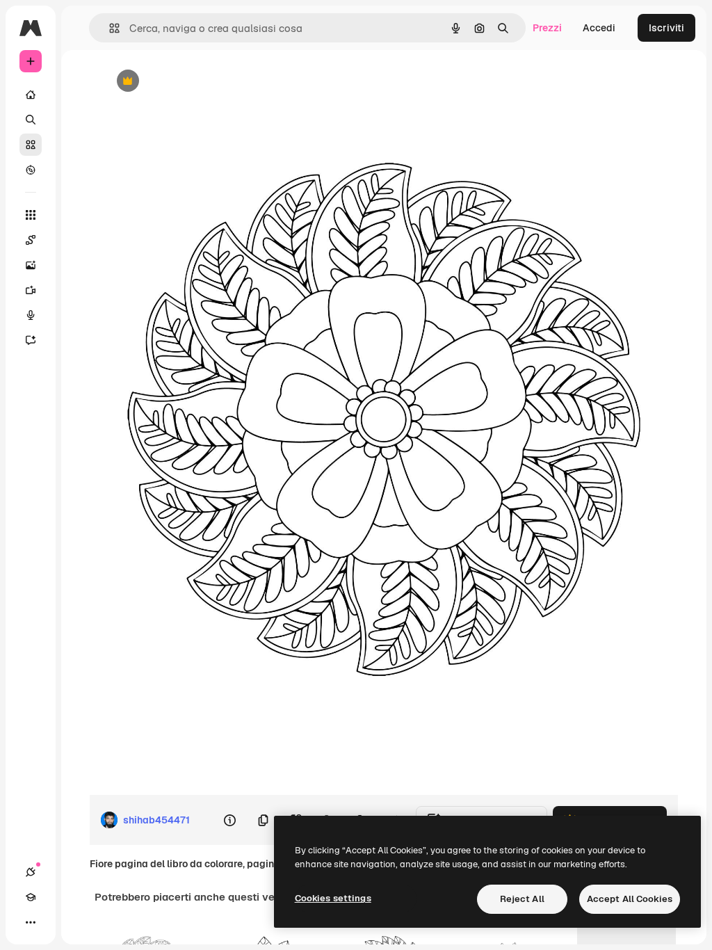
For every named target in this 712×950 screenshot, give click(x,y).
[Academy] (30, 897)
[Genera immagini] (30, 265)
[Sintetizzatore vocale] (30, 315)
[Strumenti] (30, 215)
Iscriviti (666, 28)
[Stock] (30, 145)
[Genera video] (30, 290)
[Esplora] (30, 170)
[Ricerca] (30, 119)
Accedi (599, 28)
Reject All (522, 899)
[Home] (30, 94)
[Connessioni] (30, 872)
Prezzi (547, 28)
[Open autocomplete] (109, 28)
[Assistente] (30, 340)
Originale (194, 81)
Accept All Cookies (629, 899)
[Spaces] (30, 240)
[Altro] (30, 922)
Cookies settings (333, 898)
